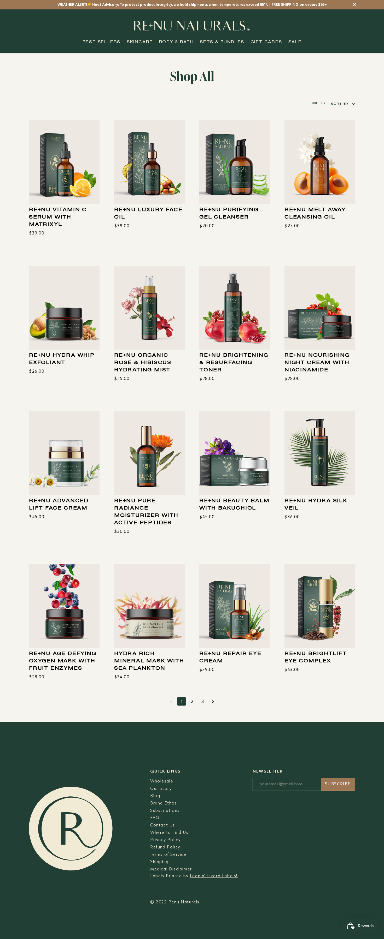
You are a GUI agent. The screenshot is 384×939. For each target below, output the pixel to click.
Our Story (161, 789)
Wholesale (161, 781)
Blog (155, 796)
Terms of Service (168, 855)
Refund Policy (165, 847)
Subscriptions (165, 811)
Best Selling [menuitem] (316, 115)
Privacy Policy (165, 840)
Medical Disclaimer (171, 869)
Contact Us (162, 825)
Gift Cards (266, 42)
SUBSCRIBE (338, 784)
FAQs (156, 818)
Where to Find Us (169, 833)
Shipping (159, 862)
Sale (294, 42)
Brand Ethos (163, 803)
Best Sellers (101, 42)
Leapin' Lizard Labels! (214, 876)
